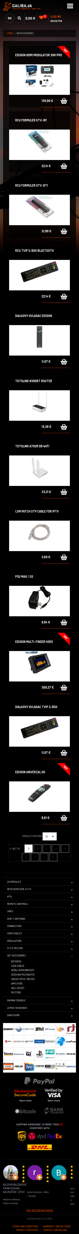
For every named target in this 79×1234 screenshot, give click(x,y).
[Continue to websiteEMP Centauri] (50, 1029)
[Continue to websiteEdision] (8, 1029)
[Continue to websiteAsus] (18, 1066)
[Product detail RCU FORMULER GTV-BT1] (39, 210)
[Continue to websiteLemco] (71, 1066)
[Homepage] (39, 6)
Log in (55, 16)
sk (10, 18)
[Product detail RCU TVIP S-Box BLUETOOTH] (39, 275)
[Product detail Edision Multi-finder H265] (39, 666)
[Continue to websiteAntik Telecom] (39, 1066)
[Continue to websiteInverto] (71, 1029)
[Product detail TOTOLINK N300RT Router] (39, 405)
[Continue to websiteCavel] (8, 1066)
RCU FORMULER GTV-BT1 (31, 185)
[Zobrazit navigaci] (70, 5)
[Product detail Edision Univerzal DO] (39, 796)
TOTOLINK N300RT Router (33, 381)
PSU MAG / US (24, 576)
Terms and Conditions (25, 1226)
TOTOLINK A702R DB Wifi (32, 446)
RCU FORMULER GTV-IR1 (31, 120)
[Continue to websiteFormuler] (60, 1066)
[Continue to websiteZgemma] (71, 1041)
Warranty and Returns (57, 1226)
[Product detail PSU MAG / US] (39, 601)
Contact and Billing (55, 1230)
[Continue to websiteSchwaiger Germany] (39, 1041)
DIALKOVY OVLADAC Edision (33, 316)
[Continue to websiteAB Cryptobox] (60, 1054)
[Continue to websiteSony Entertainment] (39, 1054)
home (10, 33)
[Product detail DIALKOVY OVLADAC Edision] (39, 340)
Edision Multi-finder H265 (34, 642)
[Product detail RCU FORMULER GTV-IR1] (39, 145)
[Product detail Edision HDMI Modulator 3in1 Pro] (39, 79)
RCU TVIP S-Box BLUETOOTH (34, 251)
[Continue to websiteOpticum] (50, 1041)
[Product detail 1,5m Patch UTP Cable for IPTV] (39, 536)
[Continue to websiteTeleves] (8, 1054)
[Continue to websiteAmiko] (71, 1054)
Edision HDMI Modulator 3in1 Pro (38, 55)
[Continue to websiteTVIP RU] (29, 1066)
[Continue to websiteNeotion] (29, 1029)
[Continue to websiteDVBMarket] (60, 1041)
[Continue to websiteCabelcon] (29, 1041)
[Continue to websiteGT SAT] (60, 1029)
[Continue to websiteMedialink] (18, 1054)
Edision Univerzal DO (30, 772)
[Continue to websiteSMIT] (39, 1029)
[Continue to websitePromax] (18, 1041)
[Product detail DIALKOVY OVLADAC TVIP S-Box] (39, 731)
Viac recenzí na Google (39, 1210)
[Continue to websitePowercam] (18, 1029)
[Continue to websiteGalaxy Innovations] (29, 1054)
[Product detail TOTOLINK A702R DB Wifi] (39, 470)
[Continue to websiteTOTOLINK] (50, 1066)
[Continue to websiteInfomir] (8, 1041)
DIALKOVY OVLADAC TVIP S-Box (36, 707)
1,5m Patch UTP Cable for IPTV (37, 511)
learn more (25, 1100)
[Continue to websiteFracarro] (50, 1054)
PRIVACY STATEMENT (27, 1230)
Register (56, 21)
